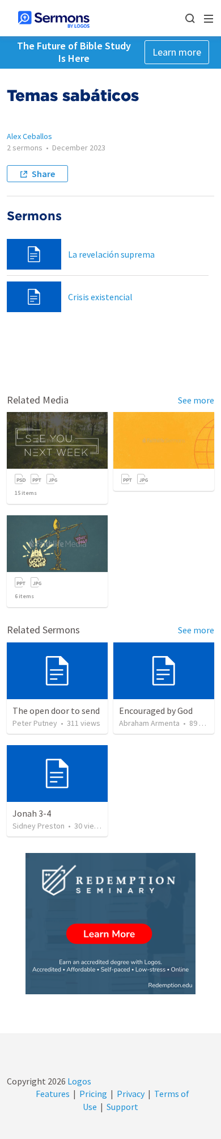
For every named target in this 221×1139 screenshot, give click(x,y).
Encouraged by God (156, 710)
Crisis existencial (100, 296)
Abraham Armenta (149, 723)
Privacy (130, 1093)
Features (53, 1093)
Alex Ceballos (29, 136)
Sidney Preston (38, 826)
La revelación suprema (111, 254)
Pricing (93, 1093)
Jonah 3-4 (31, 813)
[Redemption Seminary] (111, 923)
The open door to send (56, 710)
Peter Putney (34, 723)
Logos (78, 1081)
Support (122, 1106)
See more (196, 400)
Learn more (176, 51)
